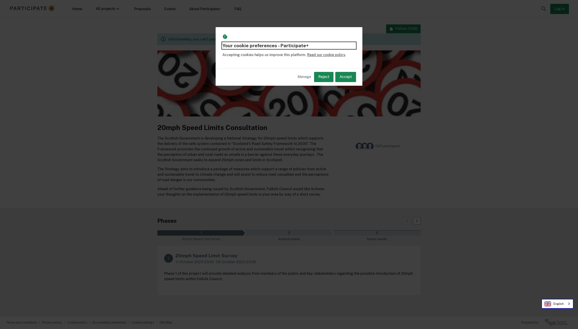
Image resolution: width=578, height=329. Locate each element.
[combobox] (557, 303)
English (558, 303)
